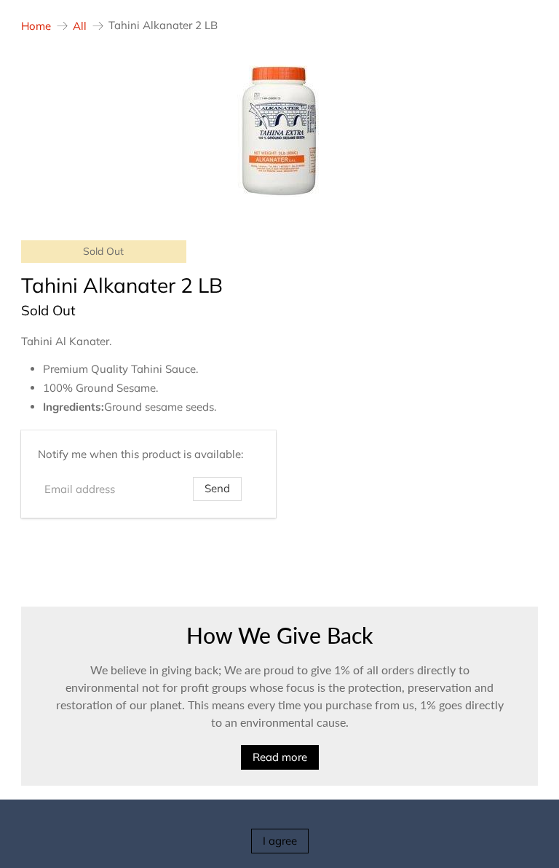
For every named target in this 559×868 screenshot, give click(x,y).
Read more (280, 757)
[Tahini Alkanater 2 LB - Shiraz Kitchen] (279, 131)
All (80, 25)
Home (36, 25)
